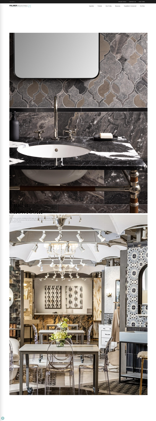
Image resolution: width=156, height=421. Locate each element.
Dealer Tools (122, 1)
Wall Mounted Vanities (23, 1)
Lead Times (142, 1)
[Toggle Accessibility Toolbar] (3, 418)
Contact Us (132, 1)
